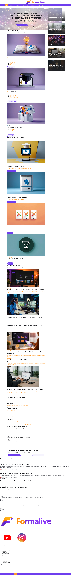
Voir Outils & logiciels (3, 478)
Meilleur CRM (11, 130)
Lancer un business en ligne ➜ (38, 455)
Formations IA (11, 98)
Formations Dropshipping (5, 553)
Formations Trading (5, 552)
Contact (43, 5)
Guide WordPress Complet (6, 557)
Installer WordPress (12, 62)
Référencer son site (12, 64)
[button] (65, 5)
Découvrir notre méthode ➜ (26, 448)
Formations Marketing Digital (13, 97)
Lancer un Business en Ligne (6, 562)
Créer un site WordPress (12, 61)
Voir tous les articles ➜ (26, 395)
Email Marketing (4, 561)
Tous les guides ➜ (11, 67)
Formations (10, 5)
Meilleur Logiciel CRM (5, 560)
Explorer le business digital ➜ (26, 424)
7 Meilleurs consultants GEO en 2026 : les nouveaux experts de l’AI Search (56, 17)
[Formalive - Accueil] (26, 526)
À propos (39, 5)
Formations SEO (11, 96)
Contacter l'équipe (2, 545)
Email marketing (11, 131)
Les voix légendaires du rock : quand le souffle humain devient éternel (56, 66)
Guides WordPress (25, 5)
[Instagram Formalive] (22, 544)
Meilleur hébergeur (11, 129)
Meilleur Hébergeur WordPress (6, 556)
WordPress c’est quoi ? (12, 63)
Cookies (3, 570)
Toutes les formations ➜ (12, 101)
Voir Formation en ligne (3, 470)
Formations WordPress (12, 95)
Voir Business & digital (3, 486)
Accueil (6, 5)
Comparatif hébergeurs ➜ (26, 455)
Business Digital (33, 5)
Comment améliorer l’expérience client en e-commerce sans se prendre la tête (56, 54)
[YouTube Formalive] (7, 544)
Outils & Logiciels (17, 5)
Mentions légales (4, 567)
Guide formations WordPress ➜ (14, 455)
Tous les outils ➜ (11, 135)
